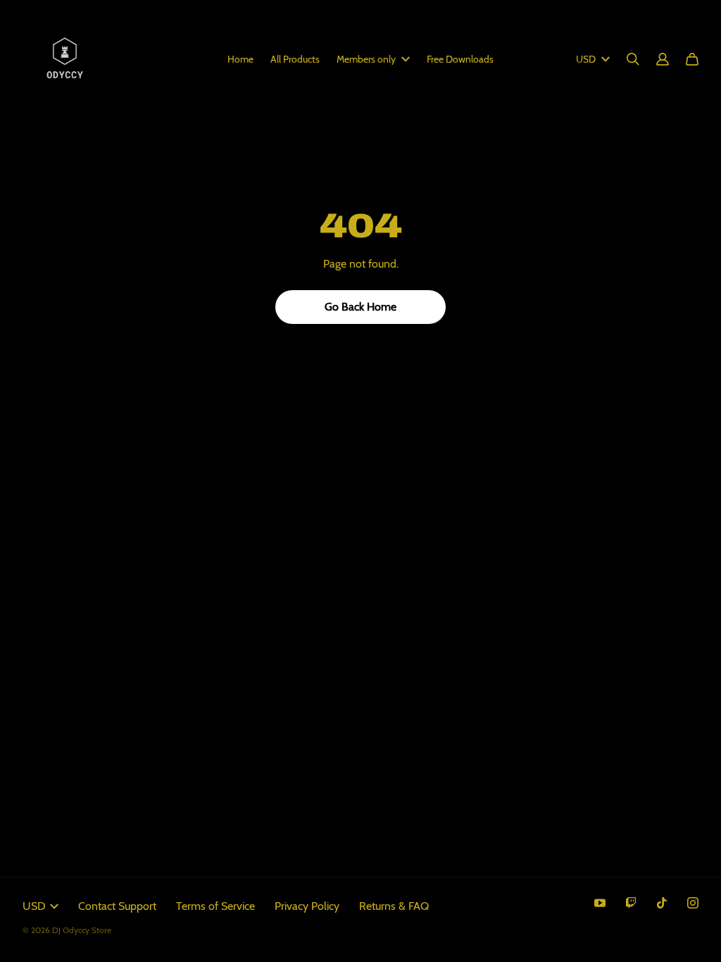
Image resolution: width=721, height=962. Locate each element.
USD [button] (586, 59)
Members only (366, 59)
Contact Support (117, 906)
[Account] (662, 59)
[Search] (633, 59)
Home (240, 59)
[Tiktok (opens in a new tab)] (661, 903)
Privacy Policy (307, 906)
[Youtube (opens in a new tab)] (599, 903)
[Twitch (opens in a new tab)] (630, 903)
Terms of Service (215, 906)
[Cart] (692, 59)
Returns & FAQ (394, 906)
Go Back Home (360, 306)
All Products (295, 59)
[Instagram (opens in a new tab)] (692, 903)
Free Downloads (460, 59)
